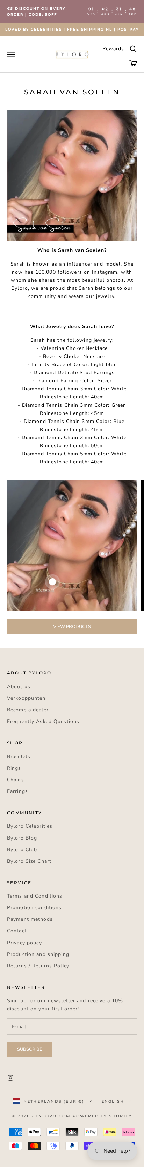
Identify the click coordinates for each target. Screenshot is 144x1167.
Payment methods (30, 919)
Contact (17, 930)
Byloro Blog (22, 838)
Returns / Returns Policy (38, 966)
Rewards (113, 48)
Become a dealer (28, 709)
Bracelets (18, 756)
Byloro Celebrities (29, 826)
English (112, 1101)
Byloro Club (22, 849)
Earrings (17, 791)
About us (18, 686)
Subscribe (29, 1049)
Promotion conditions (34, 907)
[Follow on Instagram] (10, 1077)
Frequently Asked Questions (43, 721)
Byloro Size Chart (29, 861)
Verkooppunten (26, 698)
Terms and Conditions (34, 896)
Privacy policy (24, 942)
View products (72, 627)
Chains (15, 779)
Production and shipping (38, 954)
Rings (14, 768)
